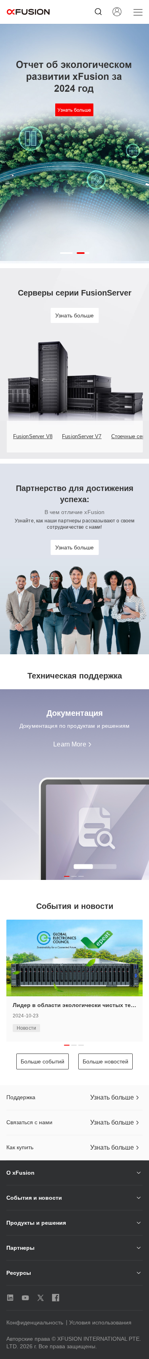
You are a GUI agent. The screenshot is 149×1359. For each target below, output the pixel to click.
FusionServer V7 (82, 436)
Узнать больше (74, 315)
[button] (66, 253)
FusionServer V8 (32, 436)
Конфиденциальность (34, 1322)
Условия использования (100, 1322)
